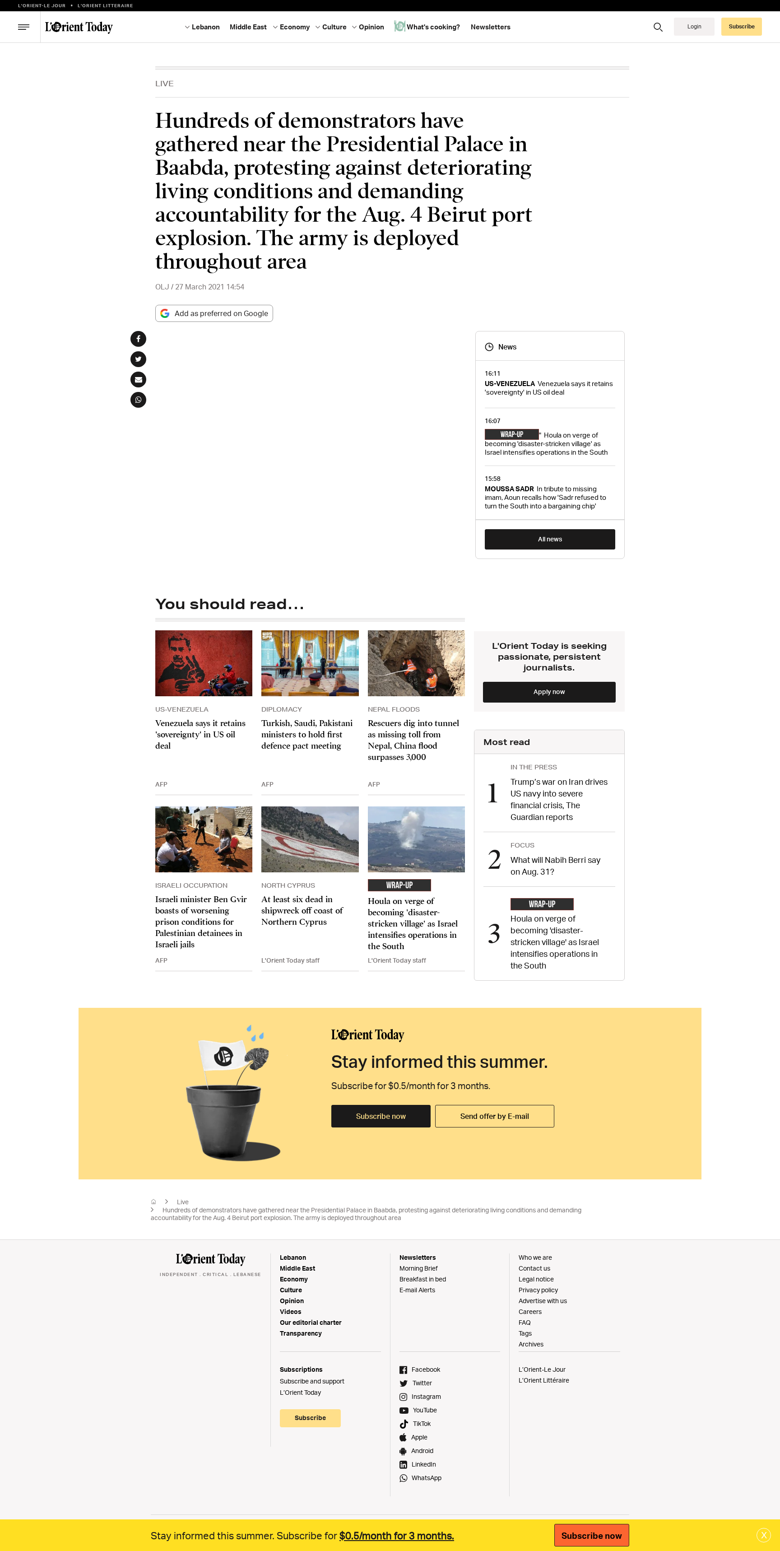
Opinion (292, 1300)
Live (164, 83)
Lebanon (293, 1257)
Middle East (297, 1268)
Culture (291, 1290)
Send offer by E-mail (494, 1116)
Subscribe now (381, 1116)
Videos (291, 1311)
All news (550, 539)
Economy (294, 1279)
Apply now (549, 691)
